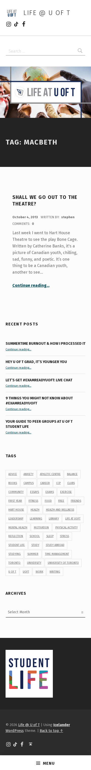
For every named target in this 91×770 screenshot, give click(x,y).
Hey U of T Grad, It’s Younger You (37, 361)
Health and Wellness (60, 509)
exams (50, 492)
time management (57, 554)
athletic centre (50, 474)
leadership (15, 518)
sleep (50, 536)
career (45, 483)
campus (29, 483)
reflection (15, 536)
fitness (33, 500)
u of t (12, 571)
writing (55, 571)
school (35, 536)
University (34, 562)
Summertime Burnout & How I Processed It (45, 343)
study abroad (55, 545)
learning (36, 518)
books (12, 483)
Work (39, 571)
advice (12, 474)
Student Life (16, 545)
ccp (58, 483)
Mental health (17, 527)
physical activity (66, 527)
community (16, 492)
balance (72, 474)
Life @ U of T (46, 13)
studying (14, 554)
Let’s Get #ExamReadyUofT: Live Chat (39, 380)
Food (48, 500)
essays (34, 492)
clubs (71, 483)
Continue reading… (31, 285)
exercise (66, 492)
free (61, 500)
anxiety (28, 474)
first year (15, 500)
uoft (26, 571)
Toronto (14, 562)
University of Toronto (63, 562)
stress (64, 536)
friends (76, 500)
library (54, 518)
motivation (41, 527)
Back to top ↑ (51, 730)
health (35, 509)
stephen (68, 217)
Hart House (16, 509)
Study (35, 545)
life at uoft (72, 518)
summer (32, 554)
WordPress (15, 730)
